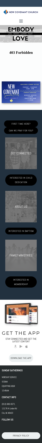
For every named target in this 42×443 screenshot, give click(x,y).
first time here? (21, 123)
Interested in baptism (21, 231)
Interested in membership (21, 282)
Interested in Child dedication (21, 180)
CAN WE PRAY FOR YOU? (21, 130)
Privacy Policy (21, 435)
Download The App (21, 358)
